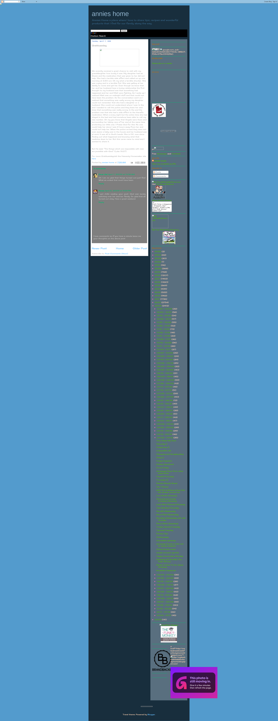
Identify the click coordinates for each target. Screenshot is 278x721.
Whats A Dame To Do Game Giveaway (169, 566)
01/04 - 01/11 (164, 615)
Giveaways (162, 154)
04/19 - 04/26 (165, 431)
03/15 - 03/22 (165, 581)
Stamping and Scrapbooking (170, 454)
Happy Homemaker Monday (169, 556)
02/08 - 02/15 (165, 598)
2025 (158, 251)
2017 (158, 279)
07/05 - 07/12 (165, 393)
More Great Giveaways (167, 523)
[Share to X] (140, 163)
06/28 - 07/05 (165, 397)
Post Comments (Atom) (116, 254)
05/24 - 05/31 (165, 414)
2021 (158, 265)
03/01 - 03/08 (165, 588)
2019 (158, 272)
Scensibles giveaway (166, 540)
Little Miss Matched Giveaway (170, 504)
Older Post (140, 248)
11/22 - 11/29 (164, 326)
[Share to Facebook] (142, 163)
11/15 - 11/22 (163, 329)
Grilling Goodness (165, 464)
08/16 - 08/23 (165, 373)
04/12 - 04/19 (165, 434)
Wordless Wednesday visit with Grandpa (171, 519)
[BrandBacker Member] (163, 671)
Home (120, 248)
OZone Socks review (166, 549)
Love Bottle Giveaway (166, 495)
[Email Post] (131, 162)
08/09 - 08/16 (165, 376)
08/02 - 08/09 (166, 380)
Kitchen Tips (162, 534)
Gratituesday (162, 537)
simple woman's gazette (167, 553)
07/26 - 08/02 (165, 383)
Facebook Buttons (165, 184)
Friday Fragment (164, 461)
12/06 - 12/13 (164, 319)
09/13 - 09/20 (165, 359)
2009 (158, 306)
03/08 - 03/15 (165, 585)
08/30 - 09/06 (166, 366)
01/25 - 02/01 (165, 605)
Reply (101, 183)
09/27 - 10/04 (165, 353)
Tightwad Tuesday (164, 530)
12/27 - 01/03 (165, 309)
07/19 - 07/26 (165, 387)
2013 (158, 292)
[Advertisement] (168, 87)
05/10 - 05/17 (165, 421)
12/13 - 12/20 (164, 315)
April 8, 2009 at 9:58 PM (118, 191)
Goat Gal (103, 174)
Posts (158, 172)
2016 (158, 282)
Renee (101, 191)
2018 (158, 275)
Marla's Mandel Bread (166, 483)
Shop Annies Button (161, 200)
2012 (158, 296)
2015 (158, 285)
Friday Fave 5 (162, 447)
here (94, 159)
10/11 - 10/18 (164, 346)
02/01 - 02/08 (165, 602)
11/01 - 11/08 (164, 336)
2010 (158, 302)
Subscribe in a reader (162, 63)
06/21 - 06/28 (165, 400)
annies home (110, 13)
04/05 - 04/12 (165, 438)
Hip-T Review (162, 487)
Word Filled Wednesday (167, 514)
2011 (157, 299)
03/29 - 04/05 (165, 575)
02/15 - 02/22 (165, 595)
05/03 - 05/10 (165, 424)
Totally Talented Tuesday (168, 527)
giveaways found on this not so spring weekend (169, 545)
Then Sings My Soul (166, 440)
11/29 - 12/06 (164, 322)
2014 (158, 289)
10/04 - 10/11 (164, 349)
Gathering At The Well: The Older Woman (169, 560)
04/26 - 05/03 (165, 427)
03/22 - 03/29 (165, 578)
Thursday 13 (162, 480)
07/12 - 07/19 (164, 390)
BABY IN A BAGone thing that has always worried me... (170, 491)
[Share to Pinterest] (144, 163)
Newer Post (99, 248)
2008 (158, 619)
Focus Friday (162, 468)
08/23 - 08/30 (165, 370)
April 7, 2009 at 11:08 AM (121, 174)
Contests (176, 154)
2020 (158, 268)
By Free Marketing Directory (165, 230)
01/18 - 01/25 (164, 609)
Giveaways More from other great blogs (169, 472)
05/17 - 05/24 (165, 417)
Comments (160, 176)
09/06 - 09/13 (165, 363)
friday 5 (160, 457)
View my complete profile (164, 164)
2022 (158, 262)
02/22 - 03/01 (165, 592)
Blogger (151, 714)
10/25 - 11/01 (164, 339)
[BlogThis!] (138, 163)
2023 (158, 258)
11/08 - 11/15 (163, 332)
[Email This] (136, 163)
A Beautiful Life (163, 451)
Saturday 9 (161, 444)
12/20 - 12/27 (164, 312)
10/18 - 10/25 (164, 343)
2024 (158, 255)
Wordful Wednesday (166, 511)
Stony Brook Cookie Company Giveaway (166, 500)
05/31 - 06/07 (165, 410)
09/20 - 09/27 (165, 356)
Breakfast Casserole (166, 570)
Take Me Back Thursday (167, 508)
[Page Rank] (156, 50)
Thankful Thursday (165, 476)
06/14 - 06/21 (165, 404)
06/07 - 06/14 (165, 407)
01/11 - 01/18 (164, 612)
